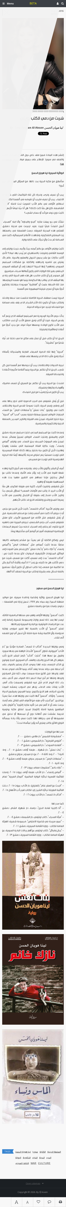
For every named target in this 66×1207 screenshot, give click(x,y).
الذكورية (27, 1157)
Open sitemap (33, 1183)
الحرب (48, 1157)
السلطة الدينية (54, 1152)
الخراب (35, 1157)
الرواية (18, 1157)
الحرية (42, 1157)
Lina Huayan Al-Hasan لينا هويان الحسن (39, 127)
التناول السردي (22, 1163)
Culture (44, 1163)
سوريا (35, 1152)
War (33, 1163)
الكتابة (43, 1152)
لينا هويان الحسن (23, 1152)
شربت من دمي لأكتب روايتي (42, 118)
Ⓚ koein (43, 1192)
